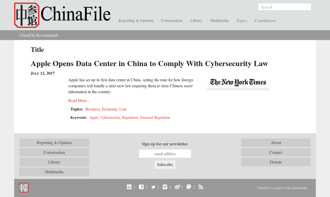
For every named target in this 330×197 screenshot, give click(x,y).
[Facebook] (141, 187)
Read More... (79, 100)
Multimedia (219, 20)
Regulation (130, 117)
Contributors (265, 20)
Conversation (172, 20)
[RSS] (200, 187)
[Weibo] (177, 187)
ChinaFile (64, 15)
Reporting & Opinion (136, 20)
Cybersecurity (110, 117)
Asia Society (299, 188)
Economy (109, 109)
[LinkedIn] (129, 187)
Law (123, 109)
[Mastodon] (189, 187)
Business (92, 109)
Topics (241, 20)
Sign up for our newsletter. (165, 144)
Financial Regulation (155, 117)
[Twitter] (153, 187)
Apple (93, 117)
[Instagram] (165, 187)
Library (196, 20)
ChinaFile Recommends (39, 35)
